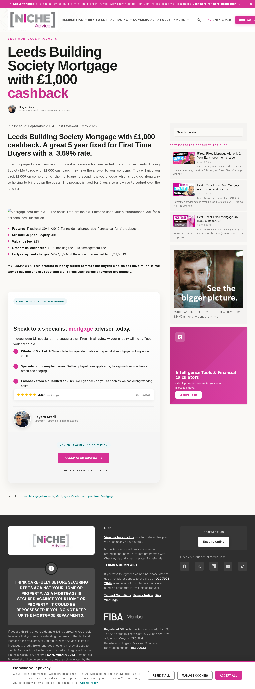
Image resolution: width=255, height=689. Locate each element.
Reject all (161, 675)
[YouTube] (228, 566)
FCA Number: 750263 (60, 654)
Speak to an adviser (81, 458)
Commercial (146, 20)
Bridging (123, 20)
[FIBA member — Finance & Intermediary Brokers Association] (137, 617)
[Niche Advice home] (51, 540)
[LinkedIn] (213, 566)
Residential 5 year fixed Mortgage (92, 496)
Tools (168, 20)
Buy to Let (100, 20)
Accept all (228, 675)
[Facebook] (184, 566)
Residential (75, 20)
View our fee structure (119, 537)
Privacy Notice (143, 595)
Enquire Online (213, 541)
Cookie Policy (89, 682)
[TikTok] (242, 566)
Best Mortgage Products (38, 496)
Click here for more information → (216, 4)
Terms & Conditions (117, 595)
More (183, 20)
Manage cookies (195, 675)
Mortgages (63, 496)
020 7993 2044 (219, 20)
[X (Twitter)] (199, 566)
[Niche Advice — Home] (33, 19)
